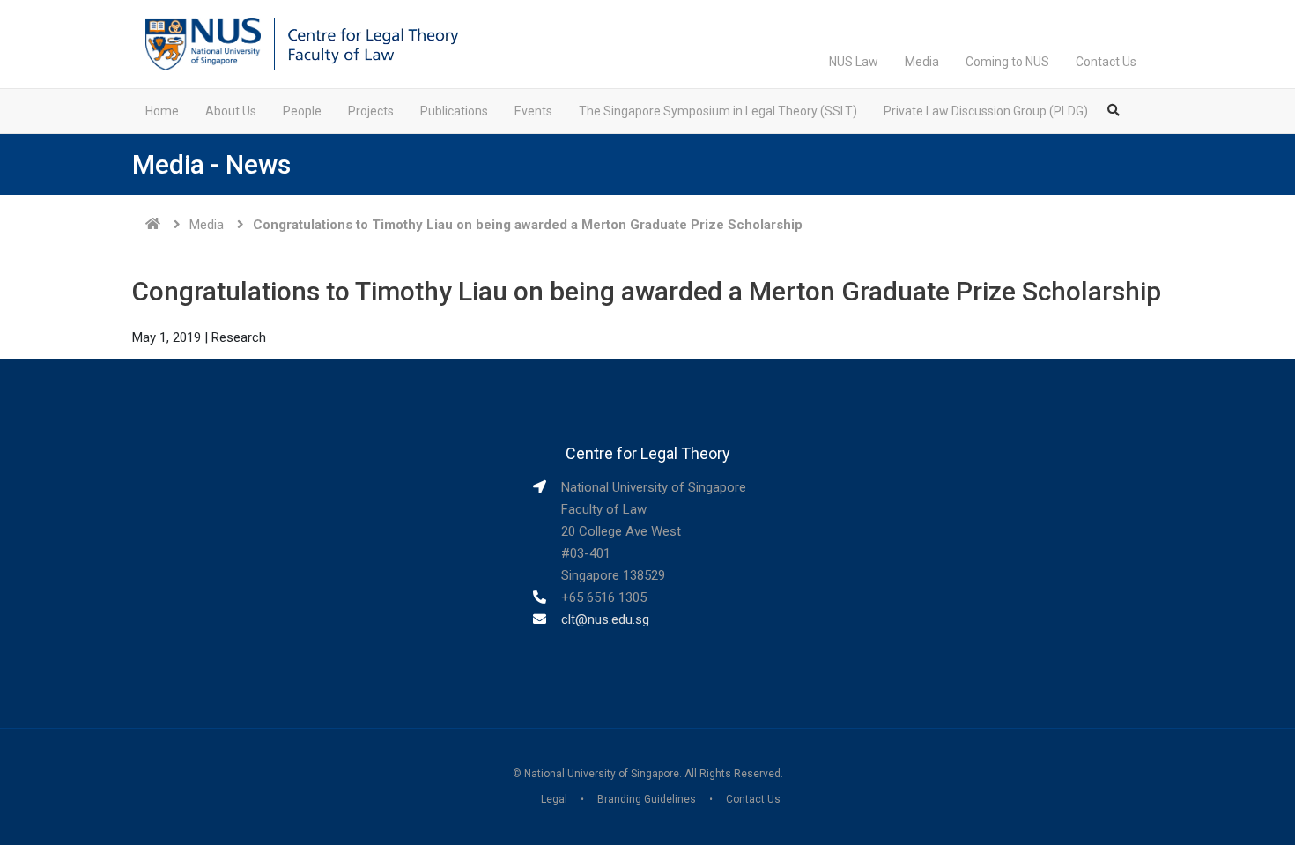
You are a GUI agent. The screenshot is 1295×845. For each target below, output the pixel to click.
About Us (230, 111)
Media (922, 62)
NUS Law (853, 62)
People (302, 111)
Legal (554, 799)
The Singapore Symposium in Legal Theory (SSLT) (718, 111)
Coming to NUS (1007, 62)
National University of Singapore (601, 773)
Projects (371, 111)
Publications (454, 111)
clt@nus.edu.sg (605, 619)
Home (162, 111)
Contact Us (1106, 62)
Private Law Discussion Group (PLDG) (986, 111)
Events (533, 111)
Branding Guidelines (646, 799)
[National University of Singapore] (203, 43)
